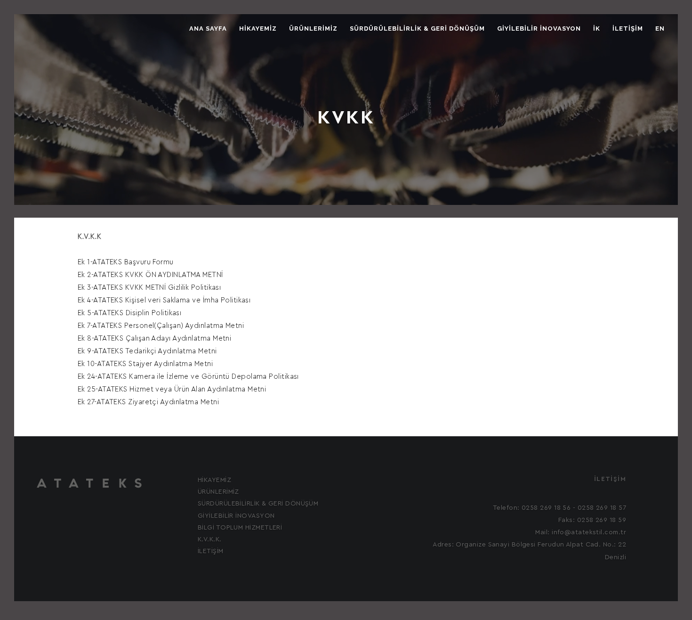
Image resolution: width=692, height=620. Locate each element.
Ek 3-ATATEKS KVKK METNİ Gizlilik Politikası (149, 287)
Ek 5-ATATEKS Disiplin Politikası (129, 313)
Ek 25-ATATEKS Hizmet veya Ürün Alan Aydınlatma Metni (172, 389)
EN (660, 28)
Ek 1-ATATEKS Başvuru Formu (126, 262)
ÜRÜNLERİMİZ (313, 28)
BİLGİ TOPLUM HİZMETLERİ (240, 527)
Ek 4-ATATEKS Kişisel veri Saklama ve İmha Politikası (164, 300)
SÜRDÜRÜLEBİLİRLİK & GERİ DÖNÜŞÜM (417, 28)
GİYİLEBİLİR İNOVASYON (539, 28)
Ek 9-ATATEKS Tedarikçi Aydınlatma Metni (147, 351)
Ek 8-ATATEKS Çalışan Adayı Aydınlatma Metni (154, 338)
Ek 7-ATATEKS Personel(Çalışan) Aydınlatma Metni (161, 325)
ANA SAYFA (208, 28)
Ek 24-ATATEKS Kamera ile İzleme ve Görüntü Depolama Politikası (188, 376)
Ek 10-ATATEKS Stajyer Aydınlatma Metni (145, 363)
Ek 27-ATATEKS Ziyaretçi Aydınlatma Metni (148, 402)
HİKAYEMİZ (258, 28)
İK (596, 28)
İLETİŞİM (627, 28)
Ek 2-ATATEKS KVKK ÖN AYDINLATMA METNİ (150, 274)
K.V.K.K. (210, 539)
